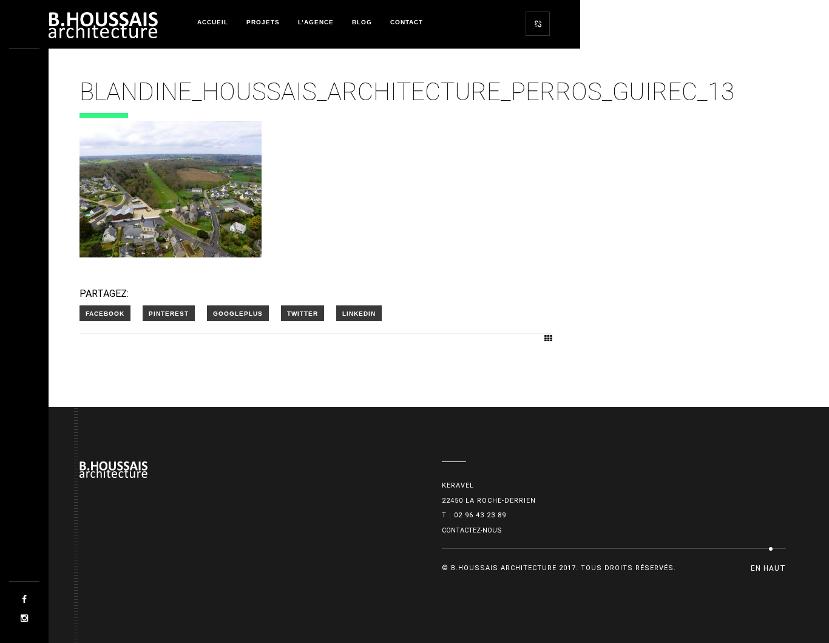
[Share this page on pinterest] (169, 313)
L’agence (316, 22)
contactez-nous (472, 530)
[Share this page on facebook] (105, 313)
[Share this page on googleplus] (238, 313)
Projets (263, 22)
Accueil (212, 22)
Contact (406, 22)
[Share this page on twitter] (302, 313)
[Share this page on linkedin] (359, 313)
